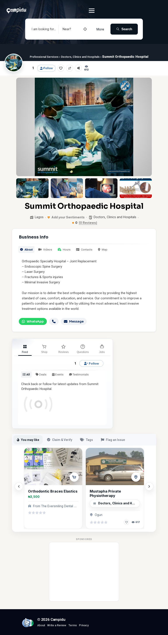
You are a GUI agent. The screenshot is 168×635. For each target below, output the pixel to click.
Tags (89, 440)
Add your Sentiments (68, 217)
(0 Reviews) (88, 222)
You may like (30, 440)
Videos (47, 249)
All (28, 374)
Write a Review (56, 625)
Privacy (84, 625)
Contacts (86, 249)
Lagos (39, 217)
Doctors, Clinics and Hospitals (80, 56)
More (100, 29)
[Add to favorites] (60, 68)
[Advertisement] (84, 571)
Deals (42, 374)
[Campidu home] (26, 622)
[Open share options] (78, 68)
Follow (48, 68)
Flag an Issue (115, 440)
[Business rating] (37, 512)
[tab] (25, 348)
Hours (66, 249)
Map (104, 249)
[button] (22, 127)
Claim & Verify (62, 440)
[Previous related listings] (19, 486)
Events (58, 374)
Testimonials (80, 374)
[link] (53, 488)
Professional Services (44, 56)
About (28, 249)
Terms (72, 625)
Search (126, 29)
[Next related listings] (149, 486)
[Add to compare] (69, 68)
